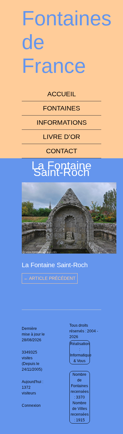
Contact (61, 150)
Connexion (31, 405)
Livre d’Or (61, 136)
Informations (62, 122)
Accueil (61, 93)
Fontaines (61, 108)
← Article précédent (50, 278)
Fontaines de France (67, 42)
